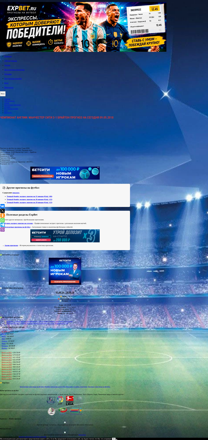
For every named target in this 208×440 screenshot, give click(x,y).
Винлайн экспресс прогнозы (76, 387)
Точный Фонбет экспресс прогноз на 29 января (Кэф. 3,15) (29, 202)
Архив (7, 65)
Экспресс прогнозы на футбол (99, 387)
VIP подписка (10, 60)
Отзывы (7, 74)
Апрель (4, 341)
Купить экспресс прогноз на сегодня (19, 223)
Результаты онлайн (13, 78)
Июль (4, 334)
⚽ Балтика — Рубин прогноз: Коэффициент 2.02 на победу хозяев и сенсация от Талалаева (38, 321)
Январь (4, 348)
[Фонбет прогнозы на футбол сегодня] (83, 51)
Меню (3, 94)
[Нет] (116, 439)
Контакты (8, 87)
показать (15, 193)
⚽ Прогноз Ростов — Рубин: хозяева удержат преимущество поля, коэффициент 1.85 (36, 323)
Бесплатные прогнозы (14, 69)
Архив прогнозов (11, 245)
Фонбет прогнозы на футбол (55, 387)
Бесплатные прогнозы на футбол (17, 227)
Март (4, 343)
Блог (6, 83)
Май (3, 339)
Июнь (4, 336)
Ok (114, 439)
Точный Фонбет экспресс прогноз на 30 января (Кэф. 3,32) (29, 199)
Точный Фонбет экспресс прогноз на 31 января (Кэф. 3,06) (29, 196)
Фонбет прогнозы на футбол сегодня (32, 437)
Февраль (5, 346)
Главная (8, 56)
